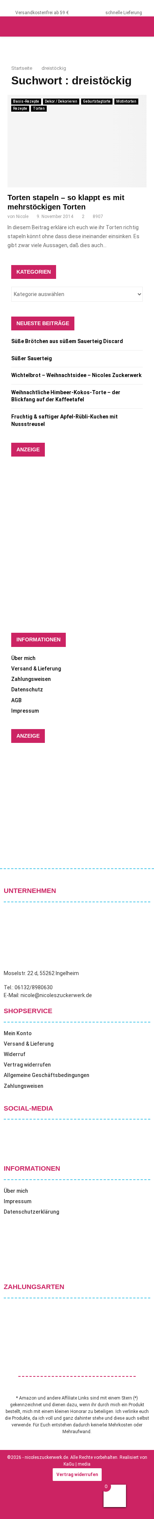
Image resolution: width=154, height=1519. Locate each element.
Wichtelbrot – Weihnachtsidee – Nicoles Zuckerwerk (76, 375)
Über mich (23, 658)
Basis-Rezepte (26, 101)
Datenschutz (27, 689)
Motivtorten (126, 101)
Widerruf (14, 1054)
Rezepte (20, 108)
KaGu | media (77, 1464)
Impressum (25, 711)
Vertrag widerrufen (27, 1065)
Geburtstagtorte (97, 101)
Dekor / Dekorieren (61, 101)
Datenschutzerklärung (31, 1212)
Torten (39, 108)
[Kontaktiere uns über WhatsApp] (15, 1504)
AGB (16, 700)
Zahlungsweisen (31, 679)
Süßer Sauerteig (31, 358)
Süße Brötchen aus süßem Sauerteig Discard (67, 341)
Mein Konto (18, 1033)
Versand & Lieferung (36, 669)
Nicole (22, 216)
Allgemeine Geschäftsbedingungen (46, 1075)
